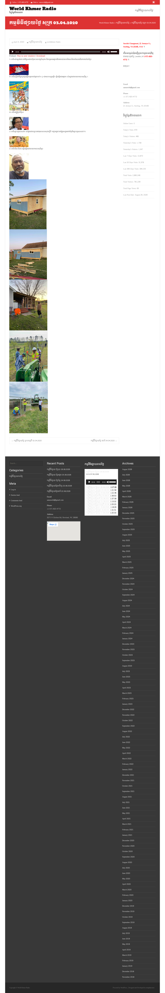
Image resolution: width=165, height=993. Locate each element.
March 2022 (126, 758)
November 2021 (128, 780)
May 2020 (126, 878)
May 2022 (126, 747)
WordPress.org (16, 506)
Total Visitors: (128, 181)
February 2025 (127, 567)
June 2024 (126, 611)
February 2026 (127, 502)
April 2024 (126, 622)
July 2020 (126, 867)
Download (40, 56)
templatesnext (150, 987)
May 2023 (126, 682)
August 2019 (127, 927)
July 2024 (126, 605)
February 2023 (127, 698)
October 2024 (127, 589)
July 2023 (126, 671)
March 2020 (126, 889)
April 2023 (126, 687)
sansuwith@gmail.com (131, 87)
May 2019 (126, 944)
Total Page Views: (130, 188)
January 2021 (127, 835)
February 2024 (127, 633)
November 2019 (128, 911)
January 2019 (127, 966)
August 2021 (127, 796)
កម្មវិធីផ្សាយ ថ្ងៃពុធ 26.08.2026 (58, 469)
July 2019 (126, 933)
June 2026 (126, 480)
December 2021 (128, 775)
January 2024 (127, 638)
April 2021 (126, 818)
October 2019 (127, 917)
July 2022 (126, 736)
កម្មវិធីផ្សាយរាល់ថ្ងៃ (144, 10)
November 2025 (128, 518)
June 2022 (126, 742)
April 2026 (126, 491)
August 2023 (127, 666)
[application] (64, 51)
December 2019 (128, 906)
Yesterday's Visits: (130, 142)
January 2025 (127, 573)
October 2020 (127, 851)
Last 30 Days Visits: (131, 162)
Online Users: (128, 123)
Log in (13, 489)
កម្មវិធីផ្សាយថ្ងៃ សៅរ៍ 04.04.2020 (104, 440)
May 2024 (126, 616)
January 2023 (127, 704)
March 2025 (126, 562)
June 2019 (126, 938)
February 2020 (127, 895)
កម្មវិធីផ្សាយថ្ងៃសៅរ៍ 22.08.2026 (58, 491)
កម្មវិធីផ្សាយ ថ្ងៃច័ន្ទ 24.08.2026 (58, 480)
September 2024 (128, 594)
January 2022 (127, 769)
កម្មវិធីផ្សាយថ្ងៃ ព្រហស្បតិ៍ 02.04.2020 (26, 440)
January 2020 (127, 900)
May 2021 (126, 813)
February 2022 (127, 764)
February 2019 (127, 960)
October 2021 (127, 786)
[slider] (114, 51)
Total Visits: (128, 175)
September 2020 (128, 856)
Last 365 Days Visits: (131, 169)
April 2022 (126, 753)
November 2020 (128, 846)
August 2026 (127, 469)
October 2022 (127, 720)
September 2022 (128, 726)
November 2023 (128, 649)
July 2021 (126, 802)
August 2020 (127, 862)
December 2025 (128, 513)
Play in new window (26, 56)
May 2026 (126, 485)
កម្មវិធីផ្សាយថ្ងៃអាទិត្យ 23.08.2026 (59, 485)
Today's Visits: (128, 130)
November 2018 (128, 977)
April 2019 (126, 949)
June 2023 (126, 676)
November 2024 (128, 584)
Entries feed (15, 495)
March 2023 (126, 693)
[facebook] (153, 3)
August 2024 (127, 600)
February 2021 (127, 829)
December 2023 (128, 644)
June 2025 (126, 545)
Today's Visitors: (129, 136)
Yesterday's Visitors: (130, 149)
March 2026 (126, 496)
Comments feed (16, 500)
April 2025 (126, 556)
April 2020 (126, 884)
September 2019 (128, 922)
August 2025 (127, 534)
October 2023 (127, 655)
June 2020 (126, 873)
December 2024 (128, 578)
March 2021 (126, 824)
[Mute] (108, 51)
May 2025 (126, 551)
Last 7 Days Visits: (130, 156)
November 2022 (128, 715)
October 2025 (127, 524)
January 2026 (127, 507)
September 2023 (128, 660)
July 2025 (126, 540)
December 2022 (128, 709)
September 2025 (128, 529)
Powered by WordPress (120, 987)
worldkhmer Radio (53, 42)
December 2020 (128, 840)
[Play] (12, 51)
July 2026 (126, 474)
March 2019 (126, 955)
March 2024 (126, 627)
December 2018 (128, 971)
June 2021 (126, 807)
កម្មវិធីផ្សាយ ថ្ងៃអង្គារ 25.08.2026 (59, 474)
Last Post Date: (129, 195)
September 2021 (128, 791)
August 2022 (127, 731)
